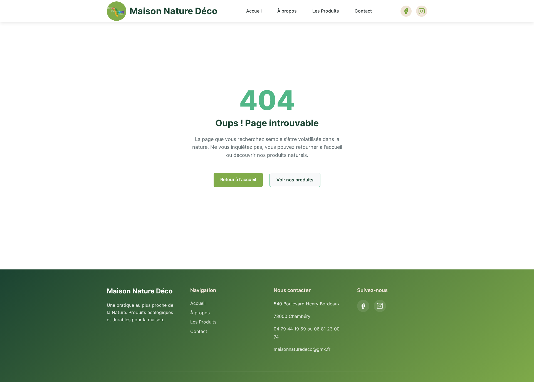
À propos (287, 11)
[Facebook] (363, 306)
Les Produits (325, 11)
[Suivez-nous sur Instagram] (421, 11)
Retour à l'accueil (238, 179)
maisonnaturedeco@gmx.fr (302, 349)
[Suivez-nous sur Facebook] (406, 11)
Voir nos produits (294, 180)
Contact (363, 11)
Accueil (254, 11)
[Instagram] (380, 306)
